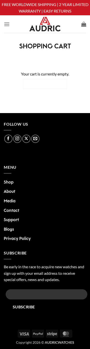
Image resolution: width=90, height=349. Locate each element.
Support (11, 220)
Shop (9, 182)
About (9, 192)
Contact (11, 211)
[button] (7, 24)
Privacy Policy (17, 239)
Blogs (9, 229)
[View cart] (83, 24)
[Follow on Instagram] (17, 139)
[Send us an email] (35, 139)
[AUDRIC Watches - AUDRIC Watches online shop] (45, 24)
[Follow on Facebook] (8, 139)
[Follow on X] (26, 139)
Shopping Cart (45, 46)
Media (10, 201)
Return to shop (45, 84)
